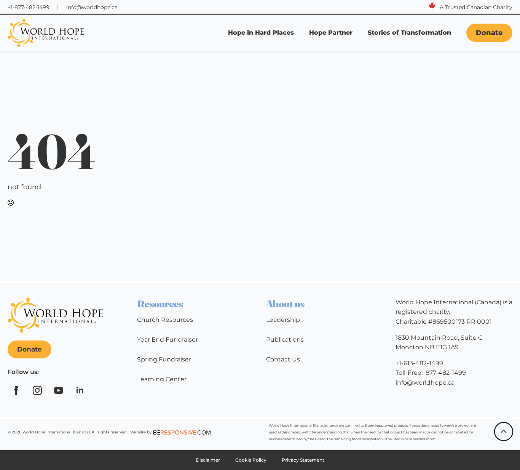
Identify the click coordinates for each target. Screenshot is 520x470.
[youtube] (58, 390)
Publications (285, 339)
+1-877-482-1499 (28, 7)
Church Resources (165, 319)
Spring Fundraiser (164, 359)
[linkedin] (80, 390)
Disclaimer (208, 460)
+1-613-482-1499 (419, 363)
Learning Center (162, 379)
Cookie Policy (250, 460)
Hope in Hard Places (261, 32)
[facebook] (16, 390)
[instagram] (37, 390)
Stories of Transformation (410, 32)
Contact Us (283, 359)
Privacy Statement (303, 460)
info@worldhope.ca (92, 7)
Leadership (283, 319)
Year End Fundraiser (167, 339)
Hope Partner (331, 32)
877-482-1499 (446, 372)
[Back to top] (503, 431)
